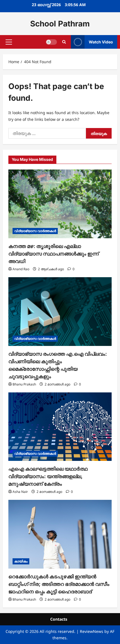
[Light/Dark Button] (51, 42)
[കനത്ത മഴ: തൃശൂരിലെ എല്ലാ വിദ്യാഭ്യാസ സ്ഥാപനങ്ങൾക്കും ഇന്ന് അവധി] (60, 203)
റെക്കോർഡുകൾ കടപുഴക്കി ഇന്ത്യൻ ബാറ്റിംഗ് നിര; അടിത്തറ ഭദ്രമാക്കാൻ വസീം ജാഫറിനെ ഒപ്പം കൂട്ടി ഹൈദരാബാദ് (58, 584)
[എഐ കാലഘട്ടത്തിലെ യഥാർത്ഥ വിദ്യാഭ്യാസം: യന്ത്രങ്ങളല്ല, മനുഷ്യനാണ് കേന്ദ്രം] (60, 426)
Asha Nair (20, 491)
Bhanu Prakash (24, 384)
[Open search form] (64, 41)
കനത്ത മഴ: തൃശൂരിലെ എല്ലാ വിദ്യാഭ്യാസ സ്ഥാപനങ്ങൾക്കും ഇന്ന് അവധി (53, 253)
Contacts (58, 619)
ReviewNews (91, 631)
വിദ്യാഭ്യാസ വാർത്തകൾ (35, 230)
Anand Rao (21, 269)
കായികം (21, 561)
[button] (9, 42)
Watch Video (101, 42)
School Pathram (60, 23)
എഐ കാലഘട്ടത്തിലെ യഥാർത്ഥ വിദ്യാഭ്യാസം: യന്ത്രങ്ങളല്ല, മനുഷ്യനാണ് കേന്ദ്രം (48, 476)
